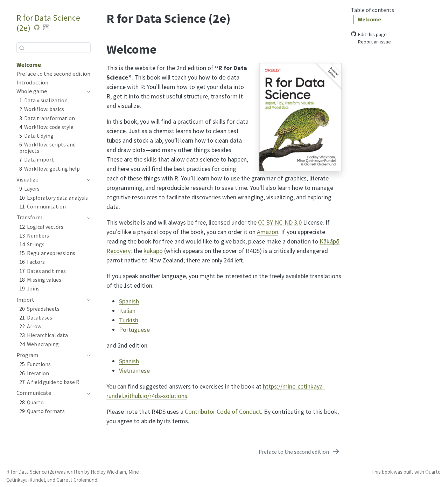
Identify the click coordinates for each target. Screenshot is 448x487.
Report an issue (374, 41)
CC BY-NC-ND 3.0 (280, 222)
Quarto (433, 471)
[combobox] (53, 47)
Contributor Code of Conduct (223, 411)
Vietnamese (134, 370)
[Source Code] (36, 27)
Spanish (129, 301)
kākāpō (153, 251)
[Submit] (22, 47)
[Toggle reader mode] (45, 27)
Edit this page (372, 34)
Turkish (128, 320)
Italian (127, 311)
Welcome (369, 19)
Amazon (267, 232)
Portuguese (134, 329)
